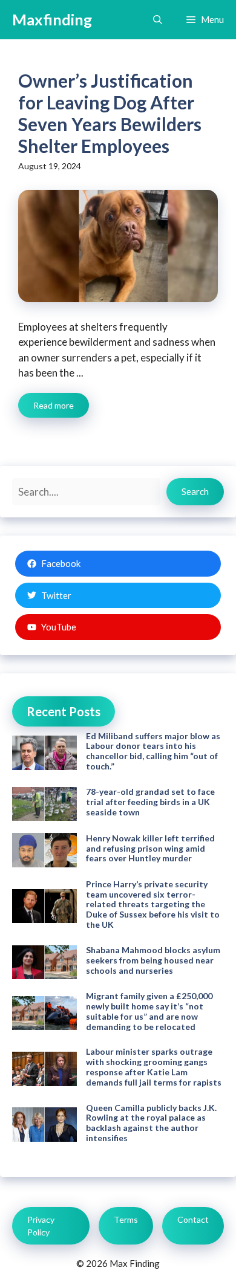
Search (195, 491)
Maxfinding (52, 19)
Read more (53, 405)
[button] (157, 19)
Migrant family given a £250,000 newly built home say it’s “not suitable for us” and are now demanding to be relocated (149, 1011)
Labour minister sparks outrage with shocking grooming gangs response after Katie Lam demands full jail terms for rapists (153, 1066)
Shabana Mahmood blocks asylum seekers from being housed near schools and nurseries (153, 960)
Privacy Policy (40, 1225)
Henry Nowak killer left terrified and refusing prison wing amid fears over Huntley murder (150, 848)
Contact (193, 1219)
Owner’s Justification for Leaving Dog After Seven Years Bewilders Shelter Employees (110, 113)
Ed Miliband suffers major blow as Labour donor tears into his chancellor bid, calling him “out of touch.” (153, 751)
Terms (126, 1219)
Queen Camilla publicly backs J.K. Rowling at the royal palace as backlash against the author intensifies (151, 1122)
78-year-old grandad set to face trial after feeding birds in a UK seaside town (150, 801)
